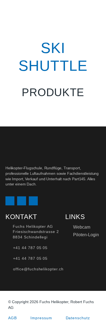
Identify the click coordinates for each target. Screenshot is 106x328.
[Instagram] (9, 200)
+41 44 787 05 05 (30, 248)
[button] (66, 11)
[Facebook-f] (21, 200)
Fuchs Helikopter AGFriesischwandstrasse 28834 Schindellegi (36, 231)
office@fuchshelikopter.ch (38, 269)
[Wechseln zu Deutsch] (79, 11)
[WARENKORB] (99, 11)
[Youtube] (33, 200)
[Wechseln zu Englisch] (90, 11)
